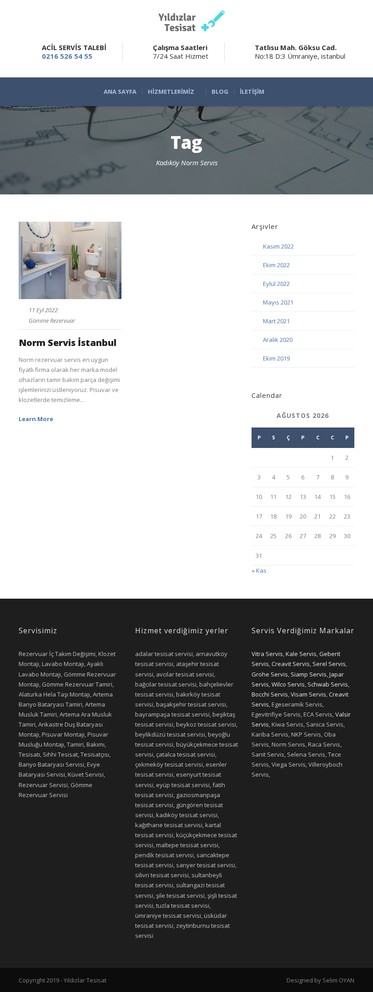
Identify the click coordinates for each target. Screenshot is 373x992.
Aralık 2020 (277, 340)
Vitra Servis (267, 654)
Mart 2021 (276, 321)
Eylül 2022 (276, 284)
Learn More (36, 419)
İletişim (252, 92)
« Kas (259, 570)
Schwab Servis (327, 684)
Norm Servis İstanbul (67, 342)
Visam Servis (308, 694)
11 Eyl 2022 (43, 310)
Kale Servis (301, 654)
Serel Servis (329, 664)
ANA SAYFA (120, 92)
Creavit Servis (291, 664)
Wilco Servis (288, 684)
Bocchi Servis (270, 694)
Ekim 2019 (276, 358)
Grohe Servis (270, 674)
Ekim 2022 (276, 265)
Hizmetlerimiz (171, 92)
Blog (220, 92)
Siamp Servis (309, 674)
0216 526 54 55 (67, 56)
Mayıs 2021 (278, 302)
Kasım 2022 (278, 246)
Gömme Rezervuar (52, 320)
